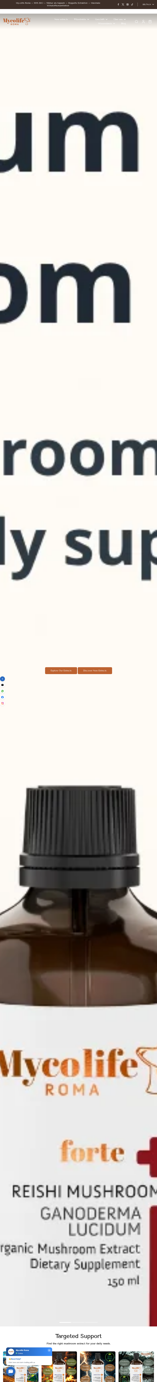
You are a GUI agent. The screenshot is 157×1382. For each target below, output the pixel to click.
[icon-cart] (150, 21)
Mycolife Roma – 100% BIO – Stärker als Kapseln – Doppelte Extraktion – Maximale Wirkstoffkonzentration (58, 4)
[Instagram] (127, 4)
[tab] (65, 1323)
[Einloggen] (143, 21)
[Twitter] (123, 4)
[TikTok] (132, 4)
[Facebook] (118, 4)
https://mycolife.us (9, 15)
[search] (136, 21)
